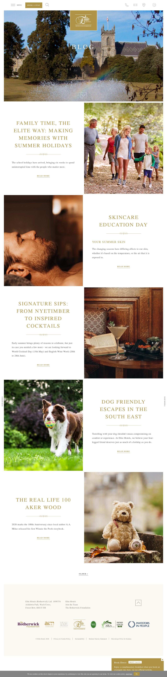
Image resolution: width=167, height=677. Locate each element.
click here (129, 674)
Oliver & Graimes (125, 639)
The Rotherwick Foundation (77, 607)
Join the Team (71, 604)
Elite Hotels (70, 601)
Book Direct (120, 662)
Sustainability (79, 639)
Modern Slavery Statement (98, 639)
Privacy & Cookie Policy (62, 639)
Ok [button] (137, 674)
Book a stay (33, 5)
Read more (43, 176)
